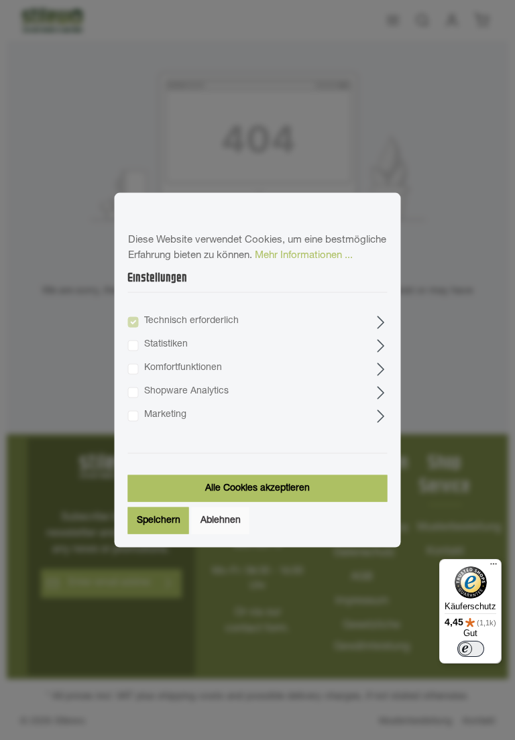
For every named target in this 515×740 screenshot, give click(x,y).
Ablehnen (221, 520)
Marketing (165, 414)
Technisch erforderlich (191, 320)
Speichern (158, 520)
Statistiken (166, 344)
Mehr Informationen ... (304, 255)
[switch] (470, 649)
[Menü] (493, 567)
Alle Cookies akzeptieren (257, 488)
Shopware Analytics (186, 390)
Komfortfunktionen (183, 367)
